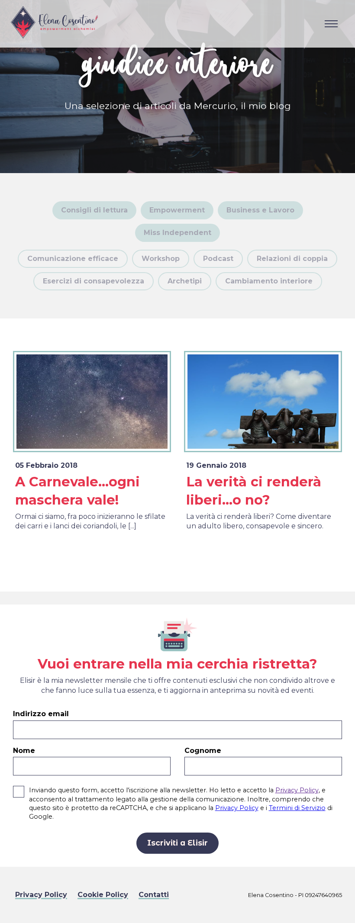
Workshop (161, 258)
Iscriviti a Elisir (177, 842)
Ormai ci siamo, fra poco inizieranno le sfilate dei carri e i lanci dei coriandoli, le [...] (90, 521)
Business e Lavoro (260, 210)
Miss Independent (177, 232)
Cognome (202, 750)
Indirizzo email (41, 714)
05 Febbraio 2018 (46, 465)
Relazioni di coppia (292, 258)
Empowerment (177, 210)
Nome (24, 750)
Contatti (154, 895)
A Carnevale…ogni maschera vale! (77, 491)
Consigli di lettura (94, 210)
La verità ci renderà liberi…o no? (253, 491)
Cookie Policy (102, 895)
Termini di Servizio (297, 808)
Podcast (218, 258)
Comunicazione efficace (72, 258)
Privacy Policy (297, 790)
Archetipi (185, 281)
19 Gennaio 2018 (216, 465)
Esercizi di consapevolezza (93, 281)
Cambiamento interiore (269, 281)
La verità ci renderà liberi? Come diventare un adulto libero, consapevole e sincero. (258, 521)
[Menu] (331, 24)
